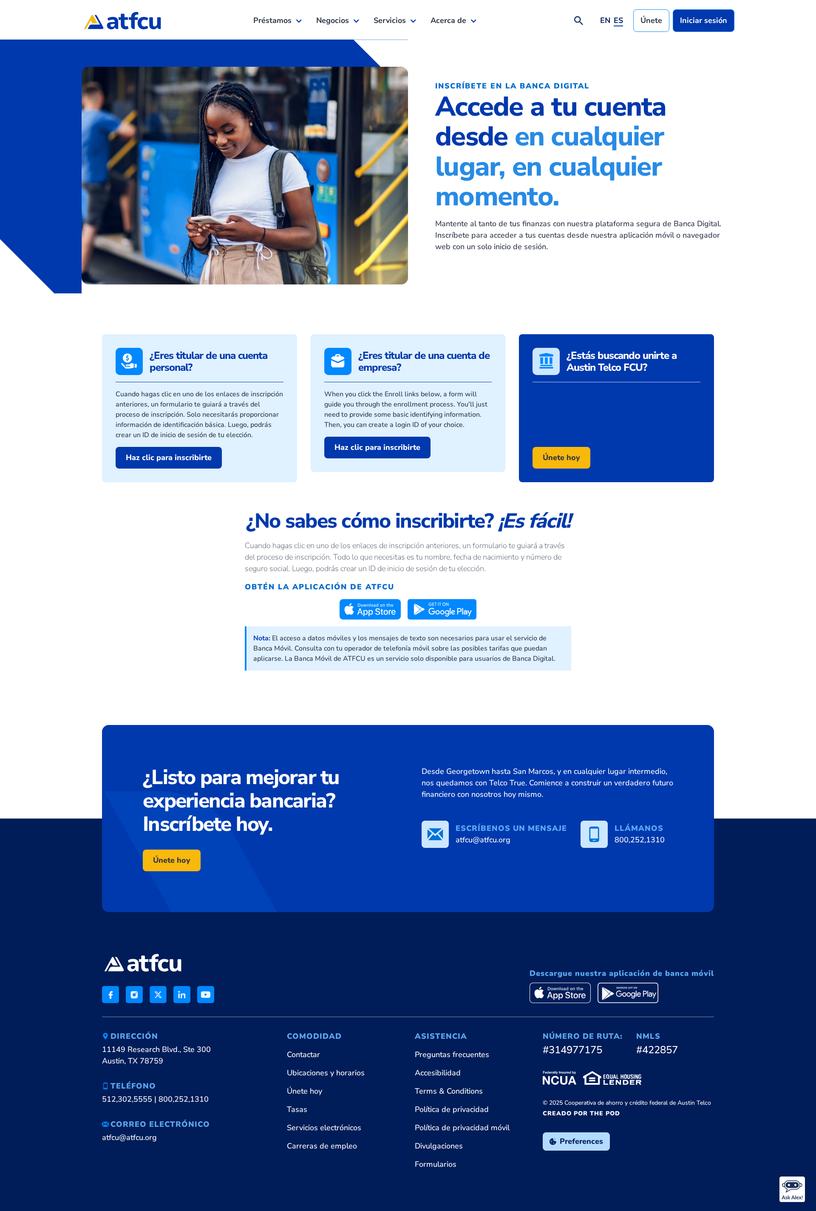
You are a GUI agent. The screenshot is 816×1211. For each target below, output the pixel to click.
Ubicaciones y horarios (326, 1073)
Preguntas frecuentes (452, 1054)
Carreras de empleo (322, 1146)
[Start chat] (792, 1189)
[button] (277, 20)
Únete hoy (561, 457)
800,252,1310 (184, 1099)
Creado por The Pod (581, 1113)
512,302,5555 (127, 1099)
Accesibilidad (438, 1073)
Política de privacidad (452, 1109)
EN (605, 20)
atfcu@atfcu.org (129, 1137)
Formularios (435, 1164)
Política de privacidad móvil (462, 1128)
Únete (651, 20)
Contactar (303, 1054)
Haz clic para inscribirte (169, 457)
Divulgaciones (439, 1146)
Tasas (297, 1109)
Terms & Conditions (449, 1091)
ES (618, 20)
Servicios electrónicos (324, 1128)
